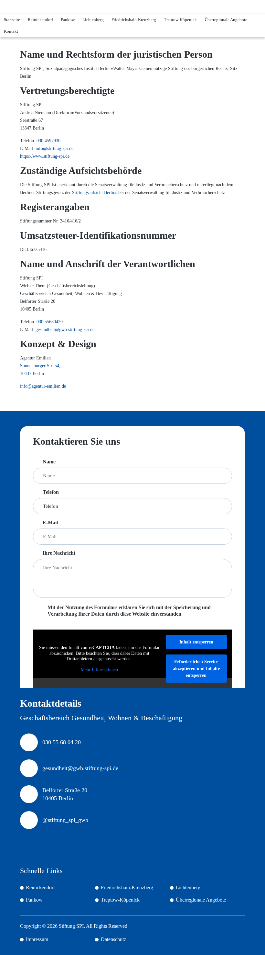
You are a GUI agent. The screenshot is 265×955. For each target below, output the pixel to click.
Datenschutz (113, 939)
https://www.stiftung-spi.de (44, 156)
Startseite (12, 19)
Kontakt (11, 31)
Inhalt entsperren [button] (196, 642)
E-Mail (50, 522)
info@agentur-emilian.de (43, 386)
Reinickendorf (40, 19)
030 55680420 (50, 321)
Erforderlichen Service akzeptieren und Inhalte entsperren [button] (196, 668)
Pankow (68, 19)
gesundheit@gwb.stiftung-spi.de (65, 329)
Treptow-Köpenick (180, 19)
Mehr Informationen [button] (99, 669)
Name (49, 461)
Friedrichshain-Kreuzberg (133, 19)
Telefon (51, 492)
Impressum (37, 939)
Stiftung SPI (71, 926)
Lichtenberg (93, 19)
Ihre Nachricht (59, 553)
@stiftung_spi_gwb (65, 820)
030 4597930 (48, 140)
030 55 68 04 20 (61, 742)
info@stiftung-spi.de (54, 148)
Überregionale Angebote (226, 19)
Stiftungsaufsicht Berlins (94, 192)
